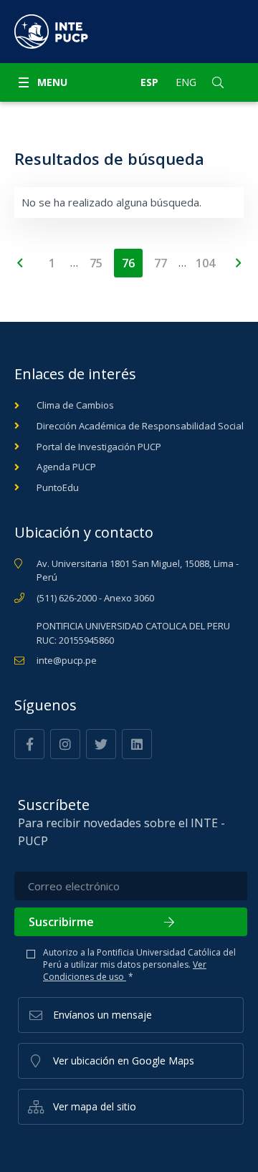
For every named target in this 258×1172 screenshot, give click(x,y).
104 (205, 263)
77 (160, 263)
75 (96, 263)
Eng (186, 82)
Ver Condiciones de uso (124, 970)
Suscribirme (61, 922)
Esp (149, 82)
